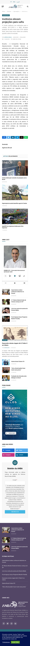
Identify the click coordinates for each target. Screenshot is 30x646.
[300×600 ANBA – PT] (15, 415)
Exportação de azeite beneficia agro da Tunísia (14, 203)
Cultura (5, 340)
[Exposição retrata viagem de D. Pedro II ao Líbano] (15, 333)
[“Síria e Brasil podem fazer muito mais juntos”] (6, 370)
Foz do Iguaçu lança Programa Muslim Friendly (14, 574)
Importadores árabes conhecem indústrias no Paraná (17, 291)
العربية (18, 2)
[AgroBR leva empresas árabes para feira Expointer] (15, 216)
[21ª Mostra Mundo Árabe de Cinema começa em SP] (6, 302)
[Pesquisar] (27, 6)
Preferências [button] (6, 642)
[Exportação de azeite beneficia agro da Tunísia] (15, 192)
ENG (14, 2)
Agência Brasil (8, 37)
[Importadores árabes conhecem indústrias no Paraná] (6, 292)
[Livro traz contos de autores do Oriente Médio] (6, 310)
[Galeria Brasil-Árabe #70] (6, 362)
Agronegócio (6, 15)
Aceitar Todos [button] (15, 642)
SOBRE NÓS (5, 598)
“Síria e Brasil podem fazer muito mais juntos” (14, 586)
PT (11, 2)
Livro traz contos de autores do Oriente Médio (14, 571)
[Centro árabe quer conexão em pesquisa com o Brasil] (15, 168)
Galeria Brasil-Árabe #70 (17, 361)
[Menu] (3, 6)
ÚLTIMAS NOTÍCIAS (8, 556)
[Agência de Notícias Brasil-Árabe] (15, 6)
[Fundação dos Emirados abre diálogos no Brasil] (6, 378)
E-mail (15, 480)
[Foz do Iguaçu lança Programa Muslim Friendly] (6, 319)
